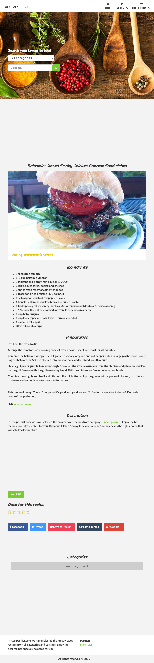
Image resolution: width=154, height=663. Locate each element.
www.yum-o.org (23, 404)
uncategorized (112, 422)
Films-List (86, 644)
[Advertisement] (77, 131)
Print (17, 494)
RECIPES (16, 7)
